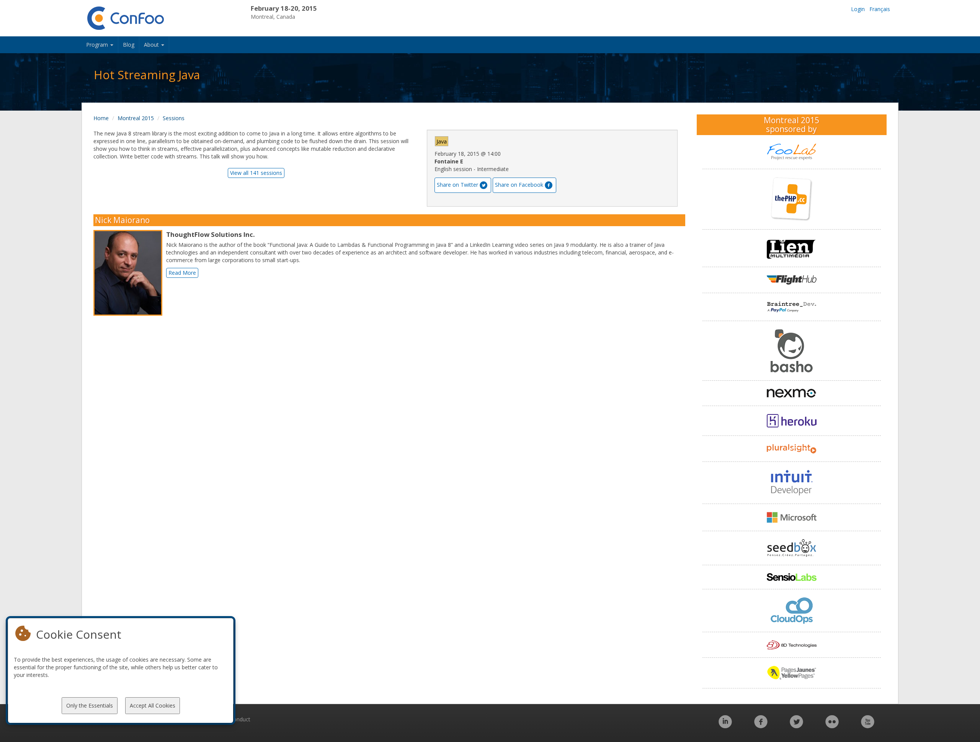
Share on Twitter (457, 184)
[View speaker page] (129, 273)
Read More (182, 272)
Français (879, 9)
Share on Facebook (519, 184)
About (152, 44)
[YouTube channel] (868, 726)
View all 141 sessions (256, 172)
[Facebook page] (761, 726)
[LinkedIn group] (725, 726)
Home (101, 118)
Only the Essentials (89, 705)
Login (858, 9)
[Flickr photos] (832, 726)
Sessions (174, 118)
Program (97, 44)
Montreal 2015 (136, 118)
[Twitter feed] (796, 726)
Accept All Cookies (152, 705)
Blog (128, 44)
